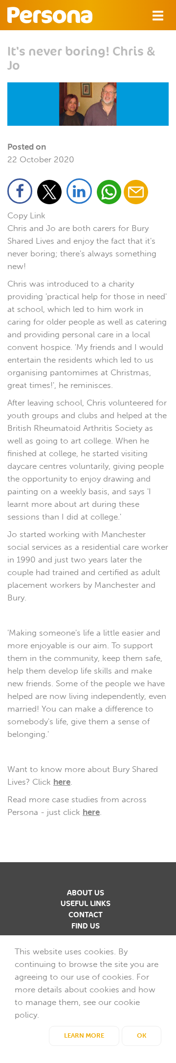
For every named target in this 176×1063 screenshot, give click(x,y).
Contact (85, 915)
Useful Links (85, 904)
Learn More (84, 1035)
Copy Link (26, 215)
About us (85, 893)
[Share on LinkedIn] (80, 193)
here (61, 782)
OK (141, 1035)
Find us (85, 926)
